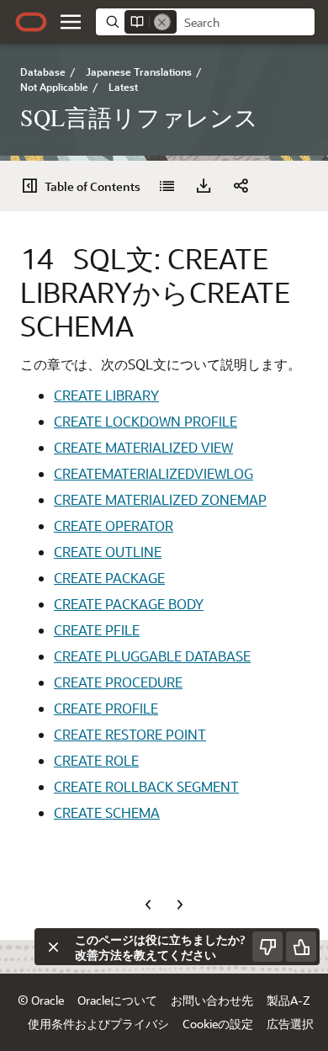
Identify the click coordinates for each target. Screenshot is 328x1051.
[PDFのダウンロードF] (203, 186)
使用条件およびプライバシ (98, 1023)
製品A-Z (288, 1000)
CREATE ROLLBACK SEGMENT (146, 786)
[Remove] (162, 22)
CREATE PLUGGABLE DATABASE (152, 656)
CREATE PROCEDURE (118, 682)
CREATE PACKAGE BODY (129, 604)
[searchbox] (245, 22)
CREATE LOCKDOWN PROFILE (145, 421)
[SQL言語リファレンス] (166, 186)
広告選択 (290, 1023)
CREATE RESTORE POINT (130, 734)
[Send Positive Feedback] (301, 947)
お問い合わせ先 (212, 1000)
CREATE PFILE (97, 630)
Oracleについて (117, 1000)
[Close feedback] (53, 947)
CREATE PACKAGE (109, 578)
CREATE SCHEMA (107, 812)
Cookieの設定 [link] (218, 1023)
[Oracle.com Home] (31, 22)
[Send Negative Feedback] (267, 947)
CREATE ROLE (96, 760)
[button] (70, 21)
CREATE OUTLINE (107, 551)
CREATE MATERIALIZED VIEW (143, 447)
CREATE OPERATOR (113, 525)
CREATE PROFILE (106, 708)
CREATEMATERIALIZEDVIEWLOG (153, 473)
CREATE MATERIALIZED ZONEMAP (160, 499)
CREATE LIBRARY (106, 395)
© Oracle (41, 1000)
